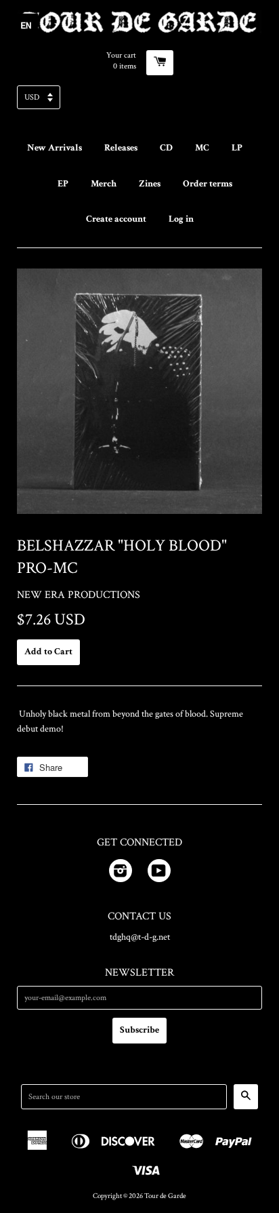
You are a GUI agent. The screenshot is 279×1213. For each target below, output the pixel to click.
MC (202, 148)
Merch (103, 184)
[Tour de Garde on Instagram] (120, 873)
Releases (120, 148)
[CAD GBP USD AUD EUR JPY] (139, 101)
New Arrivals (54, 148)
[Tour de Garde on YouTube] (159, 873)
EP (63, 184)
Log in (181, 219)
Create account (116, 219)
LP (237, 148)
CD (166, 148)
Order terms (207, 184)
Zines (149, 184)
